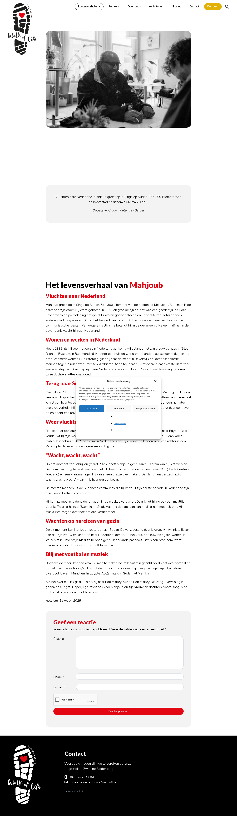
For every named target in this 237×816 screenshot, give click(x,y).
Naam (58, 677)
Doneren (212, 6)
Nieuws (176, 6)
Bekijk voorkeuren (145, 408)
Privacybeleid (120, 423)
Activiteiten (156, 6)
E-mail (59, 687)
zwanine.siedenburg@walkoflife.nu (95, 782)
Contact (194, 6)
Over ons (133, 6)
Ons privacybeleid (73, 791)
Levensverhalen (88, 6)
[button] (156, 381)
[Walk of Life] (22, 27)
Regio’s (113, 6)
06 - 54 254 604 (81, 777)
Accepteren (92, 408)
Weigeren (118, 408)
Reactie (58, 639)
